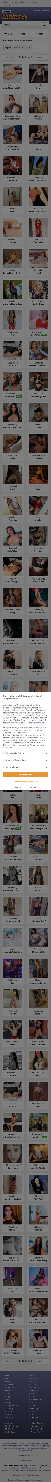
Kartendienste (13, 767)
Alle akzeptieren (25, 774)
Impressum (32, 787)
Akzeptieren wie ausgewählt (25, 782)
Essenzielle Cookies (16, 753)
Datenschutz (19, 787)
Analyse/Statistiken (16, 760)
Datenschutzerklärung (34, 722)
